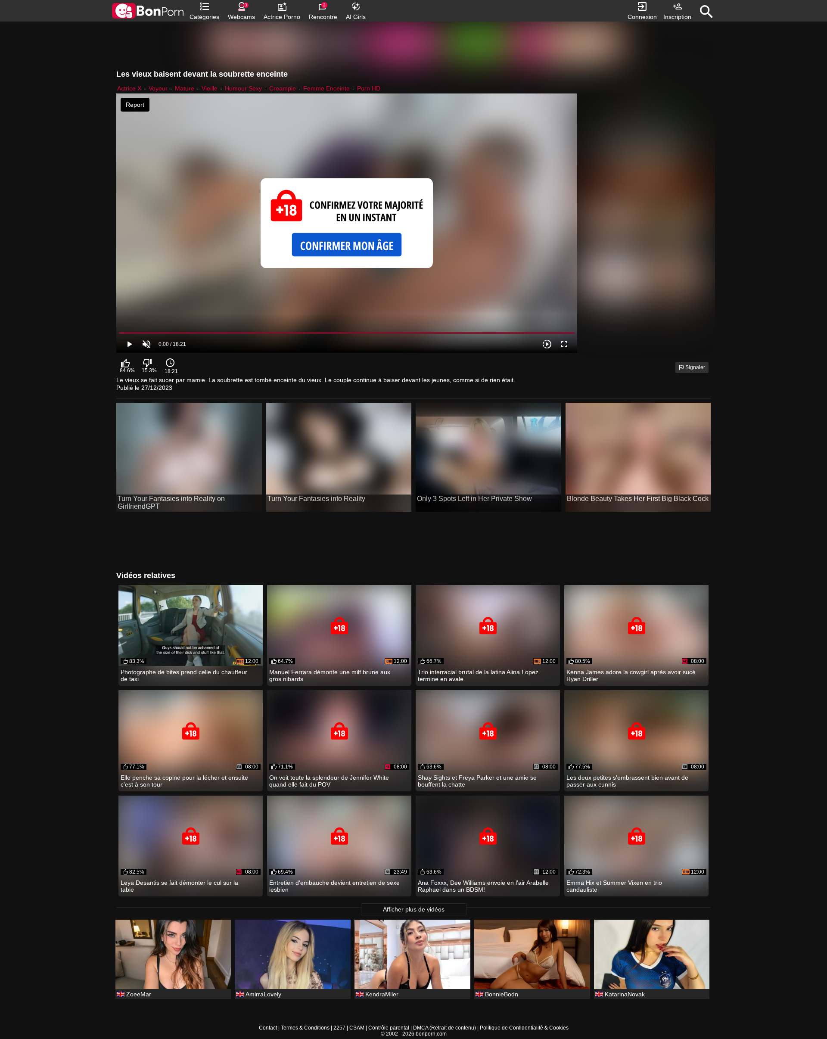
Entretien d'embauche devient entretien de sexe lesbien (334, 886)
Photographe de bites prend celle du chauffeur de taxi (184, 675)
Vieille (210, 88)
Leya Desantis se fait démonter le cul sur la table (179, 886)
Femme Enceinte (326, 88)
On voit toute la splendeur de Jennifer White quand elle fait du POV (329, 781)
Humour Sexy (243, 88)
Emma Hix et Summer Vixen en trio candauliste (614, 886)
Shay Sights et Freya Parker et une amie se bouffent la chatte (477, 781)
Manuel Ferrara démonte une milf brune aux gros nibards (329, 675)
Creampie (282, 88)
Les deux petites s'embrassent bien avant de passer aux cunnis (627, 781)
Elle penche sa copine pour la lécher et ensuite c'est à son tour (184, 781)
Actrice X (129, 88)
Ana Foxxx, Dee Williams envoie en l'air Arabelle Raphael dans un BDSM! (483, 886)
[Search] (706, 11)
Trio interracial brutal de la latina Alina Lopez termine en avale (478, 675)
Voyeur (158, 88)
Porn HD (368, 88)
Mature (184, 88)
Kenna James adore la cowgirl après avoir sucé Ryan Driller (631, 675)
